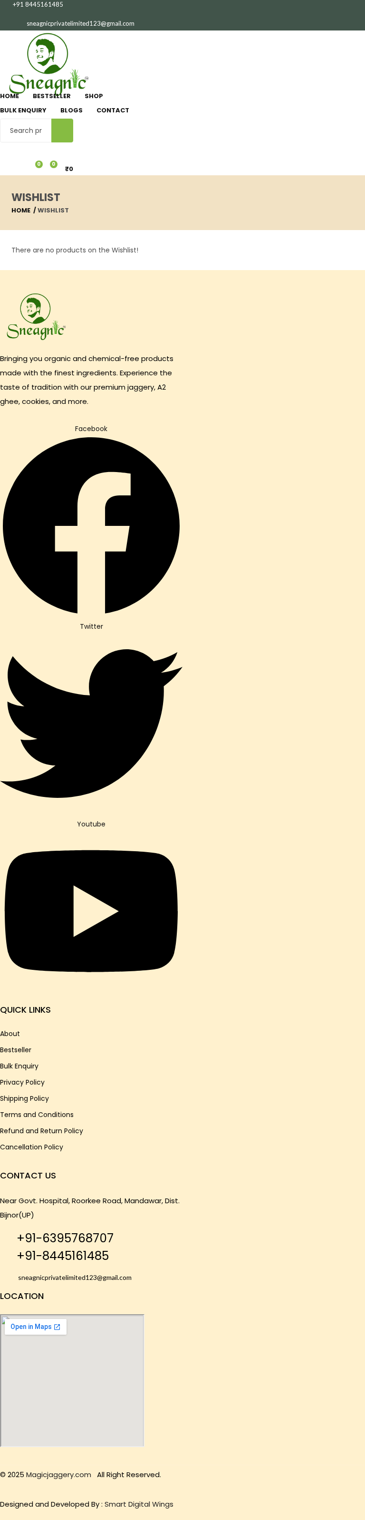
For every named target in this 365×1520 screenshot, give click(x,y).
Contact (112, 110)
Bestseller (52, 96)
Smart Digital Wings (139, 1504)
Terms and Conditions (37, 1114)
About (10, 1033)
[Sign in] (4, 147)
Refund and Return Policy (41, 1131)
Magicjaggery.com (58, 1475)
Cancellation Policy (31, 1147)
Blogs (71, 110)
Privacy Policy (22, 1082)
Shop (94, 96)
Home (9, 96)
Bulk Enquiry (23, 110)
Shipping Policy (24, 1098)
